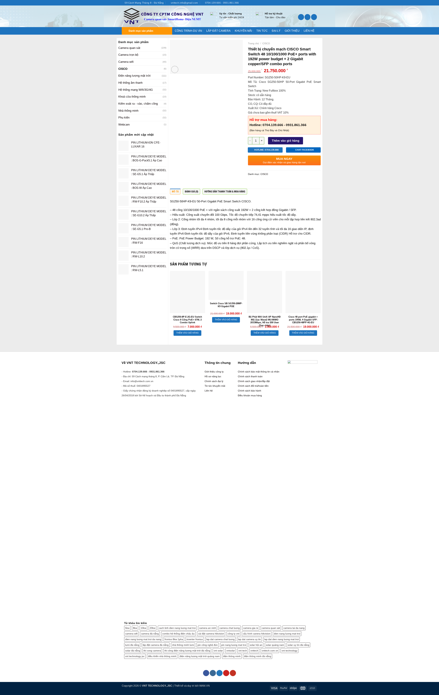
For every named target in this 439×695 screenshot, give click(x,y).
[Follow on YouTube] (315, 2)
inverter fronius (195, 639)
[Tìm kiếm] (301, 17)
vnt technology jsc (135, 656)
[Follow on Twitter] (308, 2)
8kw (135, 628)
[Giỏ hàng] (314, 17)
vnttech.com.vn (270, 650)
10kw (143, 628)
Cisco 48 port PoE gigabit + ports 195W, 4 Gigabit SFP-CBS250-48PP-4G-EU (303, 320)
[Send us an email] (312, 2)
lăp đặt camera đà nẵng (156, 645)
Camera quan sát (129, 48)
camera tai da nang (294, 628)
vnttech (254, 650)
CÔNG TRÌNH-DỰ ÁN (188, 30)
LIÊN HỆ (309, 30)
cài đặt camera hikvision (211, 633)
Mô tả (175, 191)
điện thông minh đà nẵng (257, 656)
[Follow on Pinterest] (226, 673)
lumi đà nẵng (132, 645)
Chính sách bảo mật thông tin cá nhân (258, 371)
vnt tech (242, 650)
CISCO (122, 68)
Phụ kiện (123, 117)
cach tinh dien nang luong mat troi (177, 628)
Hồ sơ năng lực (213, 376)
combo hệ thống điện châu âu (178, 633)
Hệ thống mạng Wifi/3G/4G (135, 89)
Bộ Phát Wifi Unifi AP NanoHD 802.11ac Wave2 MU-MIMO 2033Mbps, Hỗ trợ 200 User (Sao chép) (265, 321)
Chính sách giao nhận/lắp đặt (254, 381)
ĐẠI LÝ (276, 30)
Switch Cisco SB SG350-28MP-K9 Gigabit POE (226, 305)
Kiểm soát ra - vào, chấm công (138, 103)
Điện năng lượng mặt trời (134, 75)
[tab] (175, 192)
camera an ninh (207, 628)
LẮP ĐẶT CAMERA (218, 30)
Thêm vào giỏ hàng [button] (187, 333)
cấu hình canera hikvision (256, 633)
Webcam (124, 124)
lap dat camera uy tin (249, 639)
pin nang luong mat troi (233, 645)
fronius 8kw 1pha (174, 639)
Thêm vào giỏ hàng (285, 140)
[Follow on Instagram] (305, 2)
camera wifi (131, 633)
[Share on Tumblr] (285, 183)
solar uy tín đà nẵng (298, 645)
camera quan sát (271, 628)
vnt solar (218, 650)
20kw (152, 628)
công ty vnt (233, 633)
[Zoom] (174, 69)
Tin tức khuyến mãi (215, 385)
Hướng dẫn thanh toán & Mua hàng (224, 191)
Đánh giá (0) (191, 191)
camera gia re (250, 628)
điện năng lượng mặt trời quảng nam (200, 656)
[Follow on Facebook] (301, 2)
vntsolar (230, 650)
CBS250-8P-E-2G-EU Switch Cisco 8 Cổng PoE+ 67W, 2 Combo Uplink (187, 320)
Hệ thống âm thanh (130, 82)
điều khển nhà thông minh (162, 656)
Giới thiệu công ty (214, 371)
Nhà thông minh (128, 110)
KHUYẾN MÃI (243, 30)
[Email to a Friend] (265, 183)
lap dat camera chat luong (220, 639)
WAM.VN (204, 685)
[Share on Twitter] (258, 183)
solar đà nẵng (132, 650)
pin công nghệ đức (208, 645)
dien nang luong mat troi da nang (143, 639)
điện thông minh (232, 656)
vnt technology (289, 650)
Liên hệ (209, 390)
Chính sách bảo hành (249, 390)
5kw (127, 628)
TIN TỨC (262, 30)
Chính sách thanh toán (250, 376)
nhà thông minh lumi (183, 645)
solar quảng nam (275, 645)
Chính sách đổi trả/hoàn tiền (253, 385)
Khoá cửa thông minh (132, 96)
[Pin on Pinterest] (271, 183)
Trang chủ (253, 43)
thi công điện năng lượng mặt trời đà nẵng (187, 650)
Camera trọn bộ (128, 54)
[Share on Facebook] (251, 183)
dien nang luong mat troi (287, 633)
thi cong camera (152, 650)
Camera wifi (126, 61)
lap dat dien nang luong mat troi (281, 639)
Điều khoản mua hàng (250, 395)
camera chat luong (230, 628)
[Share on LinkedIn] (278, 183)
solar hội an (256, 645)
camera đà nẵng (150, 633)
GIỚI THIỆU (292, 30)
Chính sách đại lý (214, 381)
